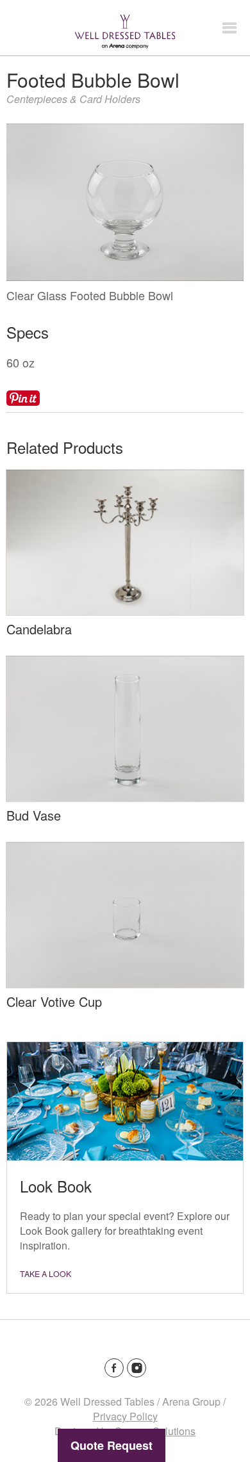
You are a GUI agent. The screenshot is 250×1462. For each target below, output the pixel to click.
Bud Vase (33, 815)
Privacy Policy (125, 1416)
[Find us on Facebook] (114, 1368)
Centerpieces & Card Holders (73, 99)
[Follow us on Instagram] (136, 1368)
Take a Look (45, 1274)
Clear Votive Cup (54, 1001)
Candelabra (39, 629)
